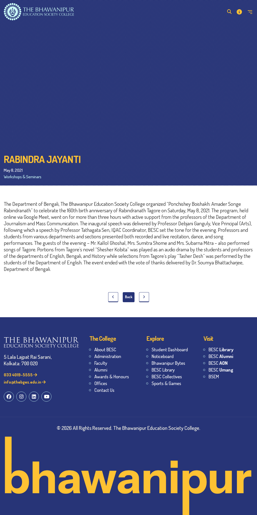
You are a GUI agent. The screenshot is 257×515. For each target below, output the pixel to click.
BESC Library (163, 370)
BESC (221, 349)
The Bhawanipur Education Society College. (156, 427)
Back (128, 297)
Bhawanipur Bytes (168, 363)
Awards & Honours (111, 376)
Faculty (100, 363)
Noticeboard (163, 356)
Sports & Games (166, 383)
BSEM (214, 376)
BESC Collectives (167, 376)
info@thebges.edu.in (23, 382)
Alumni (100, 370)
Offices (100, 383)
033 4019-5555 (18, 374)
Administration (107, 356)
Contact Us (104, 390)
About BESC (105, 349)
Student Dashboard (170, 349)
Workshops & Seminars (22, 176)
